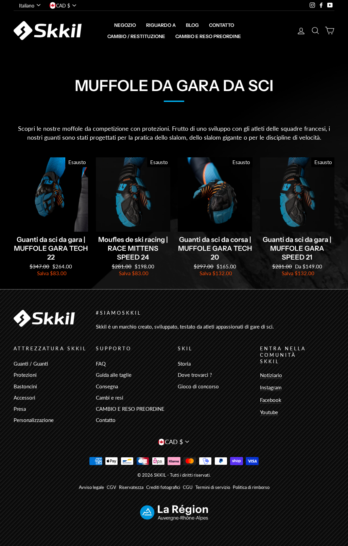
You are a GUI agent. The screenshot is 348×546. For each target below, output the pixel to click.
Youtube (269, 412)
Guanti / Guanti (31, 363)
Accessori (24, 397)
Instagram (270, 387)
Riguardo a (161, 25)
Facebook (270, 400)
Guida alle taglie (114, 375)
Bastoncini (25, 386)
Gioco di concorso (198, 386)
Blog (192, 25)
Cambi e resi (109, 397)
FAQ (101, 363)
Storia (184, 363)
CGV (111, 487)
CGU (188, 487)
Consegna (107, 386)
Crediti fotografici (163, 487)
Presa (20, 409)
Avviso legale (91, 487)
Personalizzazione (34, 420)
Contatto (221, 25)
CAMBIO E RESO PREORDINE (208, 36)
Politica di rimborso (251, 487)
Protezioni (25, 375)
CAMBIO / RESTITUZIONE (136, 36)
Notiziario (271, 375)
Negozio (125, 25)
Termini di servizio (212, 487)
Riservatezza (131, 487)
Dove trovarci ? (195, 375)
